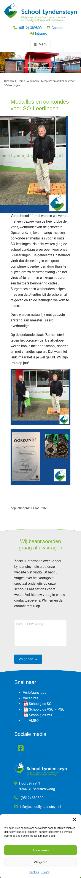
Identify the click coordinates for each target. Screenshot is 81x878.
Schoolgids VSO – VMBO (43, 718)
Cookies (34, 872)
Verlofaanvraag (34, 692)
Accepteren (40, 850)
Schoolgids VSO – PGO (47, 709)
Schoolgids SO (40, 704)
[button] (74, 819)
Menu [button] (43, 44)
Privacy (45, 872)
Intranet (41, 33)
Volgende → (28, 659)
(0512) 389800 (30, 28)
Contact (58, 28)
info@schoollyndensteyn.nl (40, 807)
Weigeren (40, 862)
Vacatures (30, 698)
